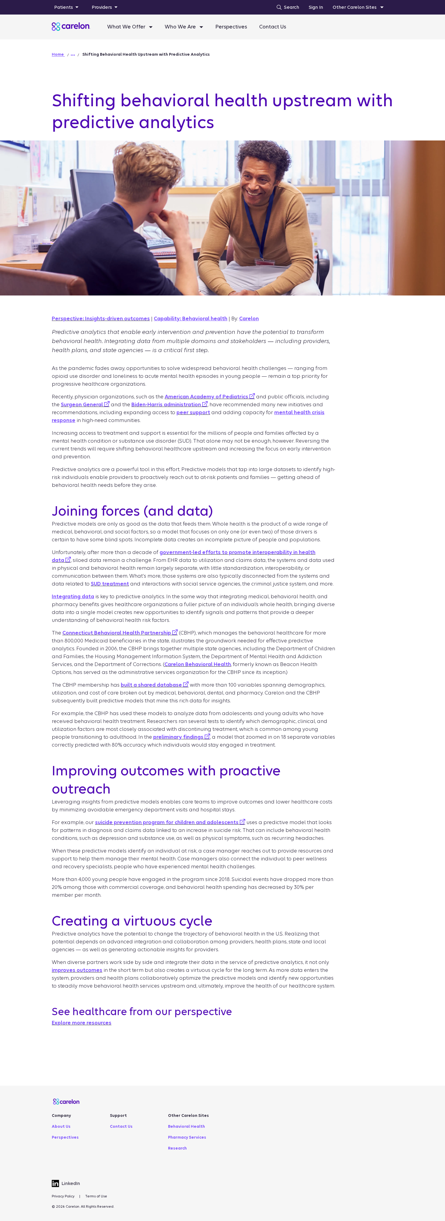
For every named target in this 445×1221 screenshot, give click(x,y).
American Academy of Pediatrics (207, 397)
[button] (73, 55)
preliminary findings (179, 737)
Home (58, 54)
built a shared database (152, 685)
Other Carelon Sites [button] (355, 7)
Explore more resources (81, 1023)
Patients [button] (63, 7)
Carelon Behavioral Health (197, 664)
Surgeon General (82, 405)
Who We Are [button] (181, 27)
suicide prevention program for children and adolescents (167, 822)
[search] (286, 7)
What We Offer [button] (127, 27)
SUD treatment (110, 584)
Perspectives (231, 27)
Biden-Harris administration (166, 405)
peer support (193, 412)
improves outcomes (77, 970)
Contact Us (272, 27)
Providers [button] (102, 7)
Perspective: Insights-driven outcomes (101, 319)
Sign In (316, 7)
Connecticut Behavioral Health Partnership (117, 633)
